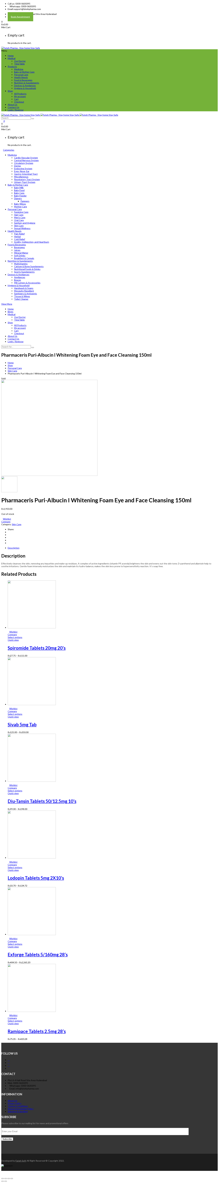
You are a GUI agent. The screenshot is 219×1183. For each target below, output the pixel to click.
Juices (17, 250)
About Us (12, 104)
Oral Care (19, 220)
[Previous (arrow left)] (2, 1181)
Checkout (19, 101)
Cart (16, 99)
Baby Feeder (20, 195)
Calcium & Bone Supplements (29, 266)
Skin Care (19, 225)
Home (11, 55)
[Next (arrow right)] (5, 1181)
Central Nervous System (26, 160)
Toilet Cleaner (21, 299)
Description (13, 547)
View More (6, 304)
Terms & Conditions (18, 1106)
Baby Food (19, 190)
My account (20, 96)
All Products (20, 93)
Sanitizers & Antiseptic (25, 293)
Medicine (18, 69)
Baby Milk (19, 187)
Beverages (19, 247)
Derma (17, 165)
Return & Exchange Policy (21, 1108)
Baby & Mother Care (24, 72)
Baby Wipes (20, 203)
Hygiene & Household (25, 88)
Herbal (17, 236)
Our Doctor (20, 61)
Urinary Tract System (24, 182)
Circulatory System (23, 163)
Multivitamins (21, 263)
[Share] (5, 1178)
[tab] (113, 547)
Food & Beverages (23, 80)
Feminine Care (21, 212)
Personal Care (21, 74)
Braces (17, 280)
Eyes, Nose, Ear (21, 171)
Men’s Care (19, 217)
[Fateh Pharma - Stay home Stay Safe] (20, 48)
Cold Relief (19, 239)
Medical (11, 58)
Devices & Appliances (25, 85)
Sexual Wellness (22, 228)
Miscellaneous (21, 176)
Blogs (10, 311)
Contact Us (13, 107)
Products (12, 66)
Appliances (19, 277)
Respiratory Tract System (27, 179)
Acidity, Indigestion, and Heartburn (31, 242)
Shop (10, 91)
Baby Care (19, 193)
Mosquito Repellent (24, 290)
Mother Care (20, 206)
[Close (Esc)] (2, 1178)
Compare (5, 521)
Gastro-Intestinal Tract (26, 174)
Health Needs (21, 77)
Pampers (25, 201)
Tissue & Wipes (22, 296)
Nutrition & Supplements (26, 82)
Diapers (18, 198)
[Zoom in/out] (11, 1178)
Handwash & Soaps (23, 288)
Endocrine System (23, 168)
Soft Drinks (19, 255)
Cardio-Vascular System (26, 157)
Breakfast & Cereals (24, 258)
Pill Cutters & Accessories (27, 282)
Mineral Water (21, 252)
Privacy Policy (14, 1103)
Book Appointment (20, 16)
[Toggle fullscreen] (8, 1178)
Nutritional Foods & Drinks (27, 269)
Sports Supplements (24, 271)
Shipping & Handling (18, 1111)
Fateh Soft (21, 1160)
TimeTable (19, 63)
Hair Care (18, 214)
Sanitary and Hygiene (24, 223)
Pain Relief (19, 233)
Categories (8, 150)
